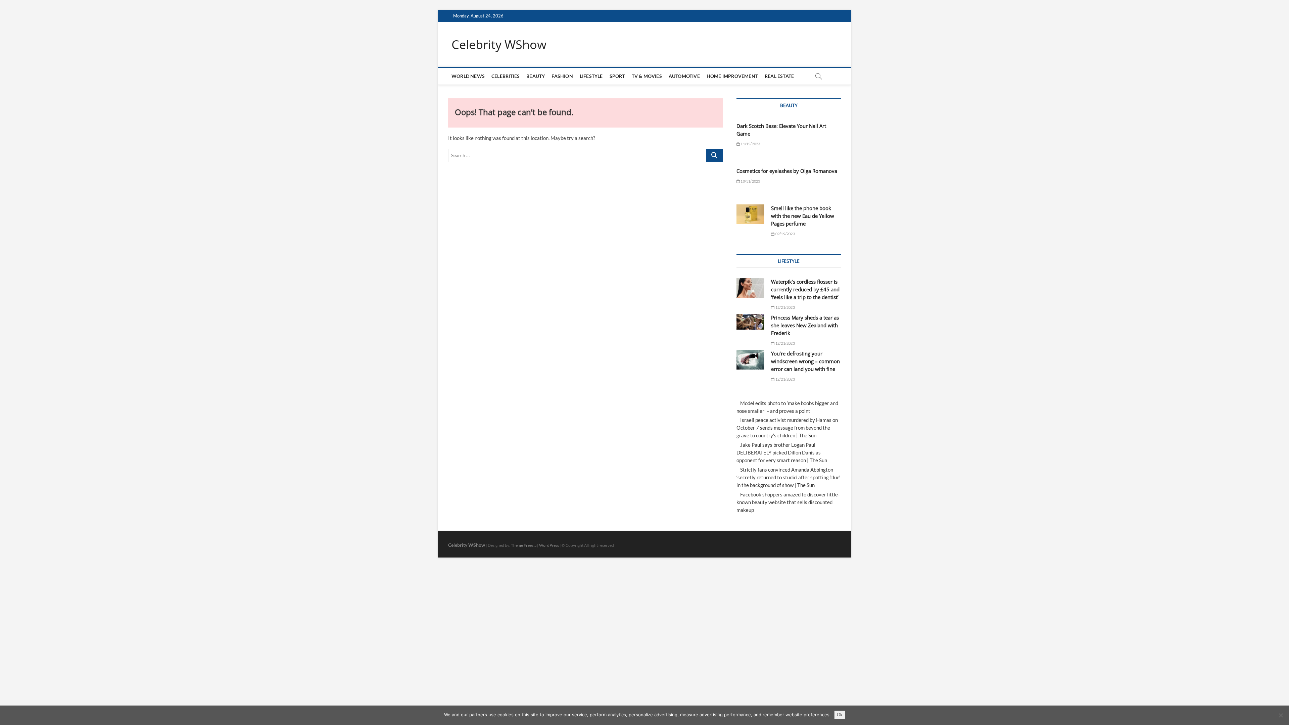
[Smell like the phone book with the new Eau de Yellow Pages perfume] (750, 214)
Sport (617, 76)
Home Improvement (732, 76)
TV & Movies (647, 76)
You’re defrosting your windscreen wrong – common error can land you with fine (805, 361)
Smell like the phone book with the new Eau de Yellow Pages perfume (802, 216)
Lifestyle (591, 76)
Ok (840, 714)
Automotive (684, 76)
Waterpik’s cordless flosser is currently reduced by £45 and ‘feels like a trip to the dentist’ (805, 289)
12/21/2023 (785, 307)
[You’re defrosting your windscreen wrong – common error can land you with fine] (750, 360)
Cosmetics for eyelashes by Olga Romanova (786, 170)
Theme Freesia (523, 545)
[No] (1280, 715)
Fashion (562, 76)
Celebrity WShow (498, 44)
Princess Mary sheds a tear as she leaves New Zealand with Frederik (805, 325)
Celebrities (505, 76)
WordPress (549, 545)
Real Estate (779, 76)
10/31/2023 (750, 181)
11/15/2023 (750, 144)
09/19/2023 (785, 234)
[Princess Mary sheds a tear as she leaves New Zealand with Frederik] (750, 322)
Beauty (535, 76)
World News (468, 76)
